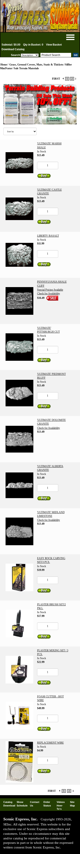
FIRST (56, 78)
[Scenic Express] (40, 16)
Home (3, 64)
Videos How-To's (61, 805)
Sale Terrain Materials (26, 68)
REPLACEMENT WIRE (50, 742)
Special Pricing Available (50, 289)
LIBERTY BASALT (48, 235)
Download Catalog (13, 49)
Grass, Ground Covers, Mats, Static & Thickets (36, 64)
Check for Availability (48, 293)
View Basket (54, 44)
